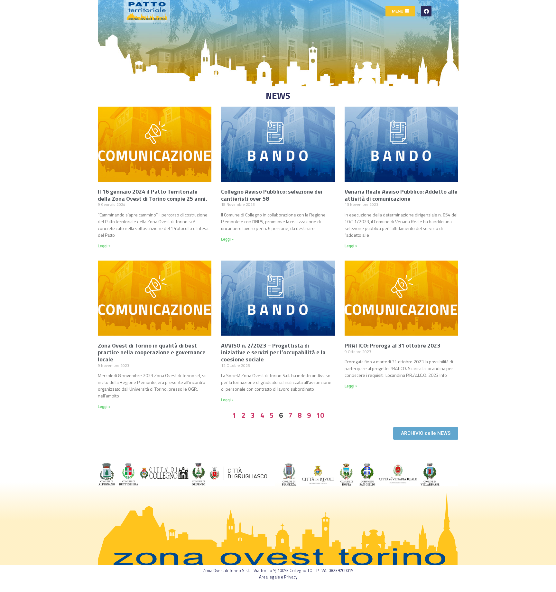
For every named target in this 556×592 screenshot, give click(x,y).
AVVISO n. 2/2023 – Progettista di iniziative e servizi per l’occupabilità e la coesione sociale (273, 352)
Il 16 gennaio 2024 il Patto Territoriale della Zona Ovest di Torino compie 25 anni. (152, 195)
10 (320, 415)
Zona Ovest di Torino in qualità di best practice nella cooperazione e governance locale (152, 352)
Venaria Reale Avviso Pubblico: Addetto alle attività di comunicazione (401, 195)
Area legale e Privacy (278, 577)
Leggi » (104, 246)
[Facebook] (426, 11)
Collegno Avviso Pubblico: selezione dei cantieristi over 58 (271, 195)
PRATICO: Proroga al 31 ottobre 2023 (392, 345)
